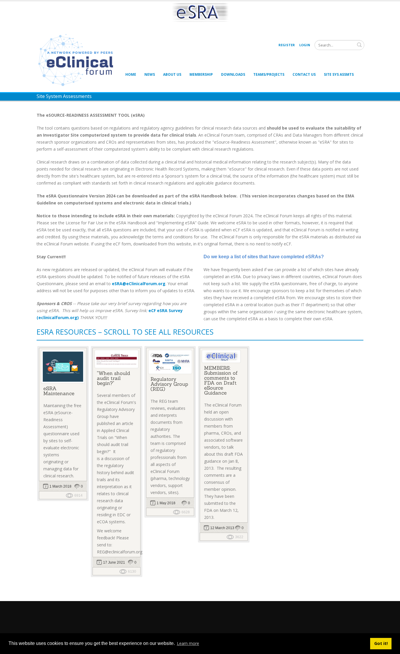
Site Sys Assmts (339, 74)
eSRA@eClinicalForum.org (138, 283)
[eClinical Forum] (78, 59)
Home (130, 74)
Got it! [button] (381, 643)
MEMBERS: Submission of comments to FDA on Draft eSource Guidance (221, 380)
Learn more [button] (188, 643)
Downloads (233, 74)
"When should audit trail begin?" (113, 378)
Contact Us (304, 74)
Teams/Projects (268, 74)
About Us (172, 74)
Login (304, 45)
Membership (201, 74)
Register (286, 45)
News (149, 74)
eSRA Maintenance (58, 391)
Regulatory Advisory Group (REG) (169, 384)
